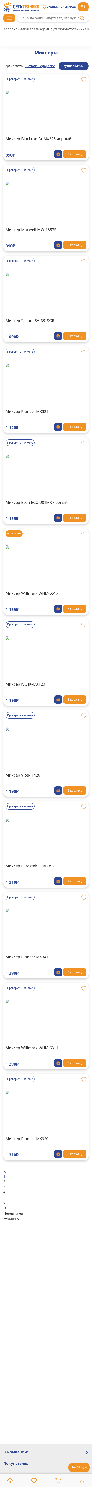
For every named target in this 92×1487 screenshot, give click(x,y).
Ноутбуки (56, 29)
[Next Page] (46, 1207)
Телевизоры (38, 29)
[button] (9, 18)
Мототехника (75, 29)
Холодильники (15, 29)
